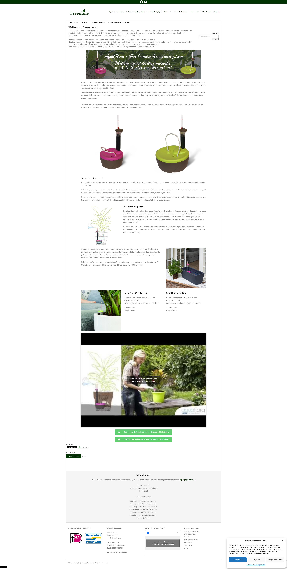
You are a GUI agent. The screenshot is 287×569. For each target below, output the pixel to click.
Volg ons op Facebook (155, 528)
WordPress (105, 563)
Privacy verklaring (261, 565)
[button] (282, 541)
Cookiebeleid (250, 565)
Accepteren (237, 560)
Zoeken (215, 39)
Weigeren (256, 560)
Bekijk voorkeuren (275, 560)
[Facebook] (141, 2)
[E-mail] (145, 2)
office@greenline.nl (187, 480)
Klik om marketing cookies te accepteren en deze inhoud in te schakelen (143, 380)
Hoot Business (90, 563)
